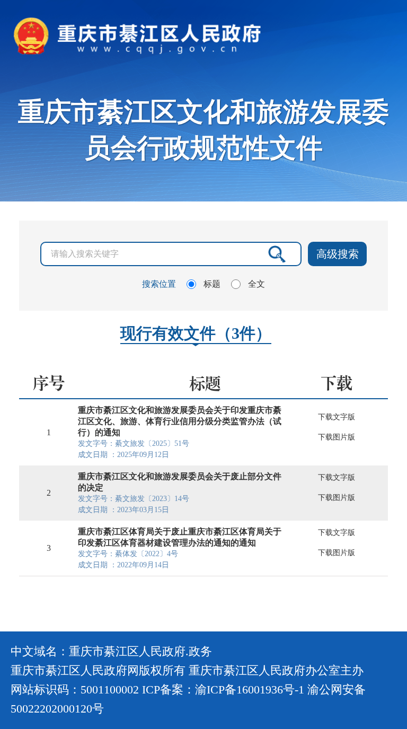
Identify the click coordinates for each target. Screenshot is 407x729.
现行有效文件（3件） (195, 333)
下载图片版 (336, 437)
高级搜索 (337, 254)
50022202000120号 (57, 708)
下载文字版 (336, 417)
